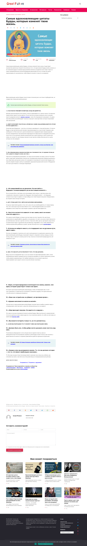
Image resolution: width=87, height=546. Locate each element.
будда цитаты (10, 404)
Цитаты (23, 14)
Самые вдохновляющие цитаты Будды (16, 406)
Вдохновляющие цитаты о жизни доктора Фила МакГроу (33, 476)
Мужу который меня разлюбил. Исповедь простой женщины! (51, 500)
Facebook (27, 367)
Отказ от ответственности (66, 522)
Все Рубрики (18, 14)
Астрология (34, 10)
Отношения (10, 10)
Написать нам (63, 521)
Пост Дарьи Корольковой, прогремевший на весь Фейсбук (14, 500)
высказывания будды (35, 404)
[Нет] (85, 543)
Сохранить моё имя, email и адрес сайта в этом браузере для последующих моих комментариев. (28, 446)
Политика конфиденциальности (45, 543)
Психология (57, 10)
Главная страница (10, 14)
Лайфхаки (66, 10)
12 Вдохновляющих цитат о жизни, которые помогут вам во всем (53, 476)
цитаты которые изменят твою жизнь (35, 406)
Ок (35, 543)
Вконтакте (20, 367)
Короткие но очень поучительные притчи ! (32, 499)
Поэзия (73, 10)
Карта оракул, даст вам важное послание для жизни (71, 501)
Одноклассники (11, 367)
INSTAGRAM (24, 369)
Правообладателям (65, 527)
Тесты (50, 10)
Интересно (43, 10)
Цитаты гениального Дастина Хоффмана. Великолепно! (70, 475)
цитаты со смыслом (50, 406)
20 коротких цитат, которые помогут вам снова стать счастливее (13, 476)
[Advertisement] (31, 85)
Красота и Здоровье (22, 10)
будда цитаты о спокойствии (21, 404)
